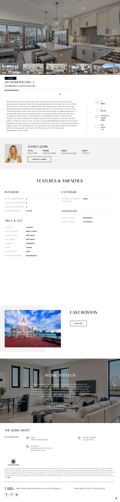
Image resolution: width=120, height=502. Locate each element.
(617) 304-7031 (88, 439)
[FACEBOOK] (6, 494)
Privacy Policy (98, 488)
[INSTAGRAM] (12, 494)
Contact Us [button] (60, 406)
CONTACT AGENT (39, 159)
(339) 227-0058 (49, 153)
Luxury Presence (53, 488)
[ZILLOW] (17, 494)
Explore (78, 323)
